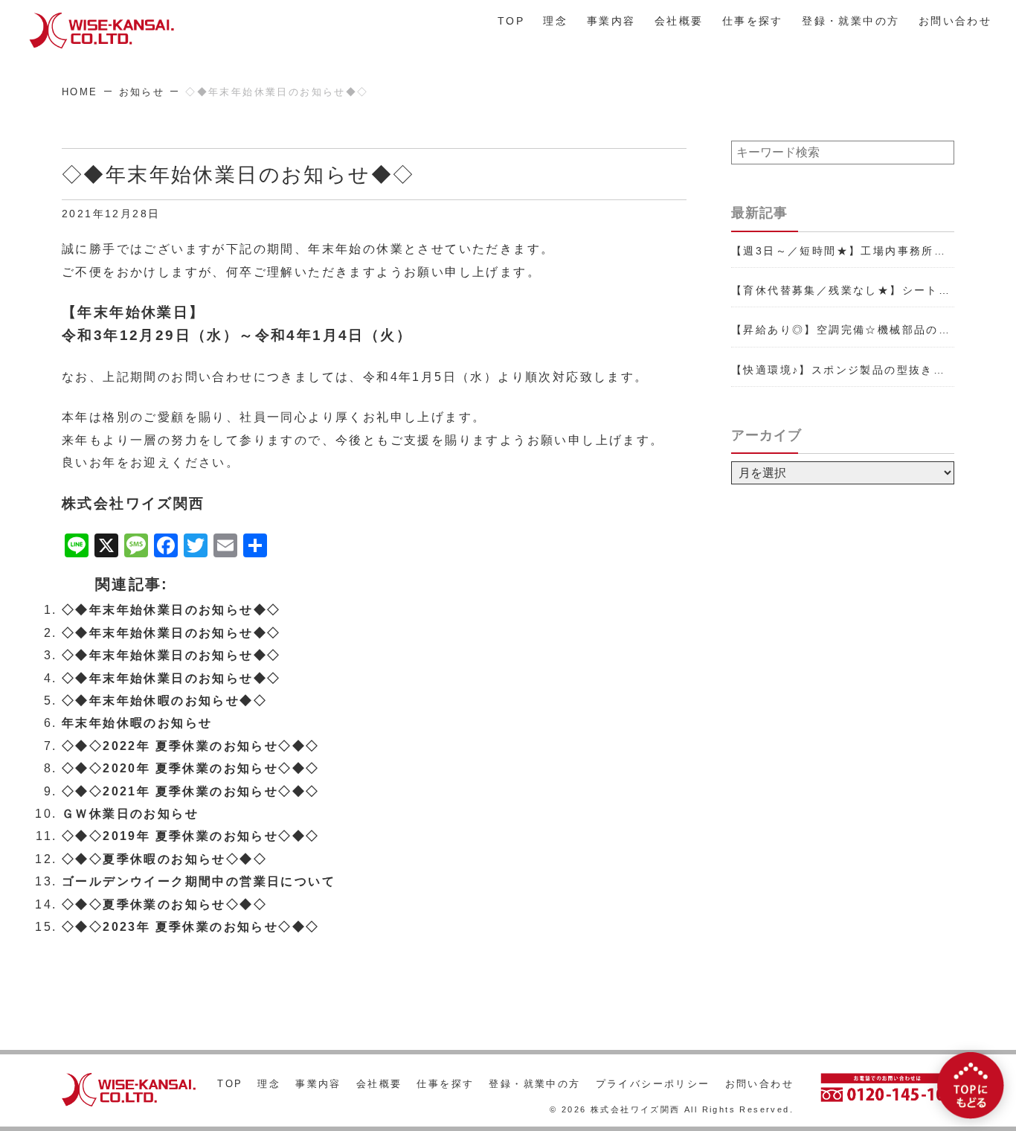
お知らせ (142, 91)
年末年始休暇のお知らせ (137, 723)
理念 (555, 21)
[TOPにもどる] (970, 1085)
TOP (511, 21)
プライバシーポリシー (653, 1083)
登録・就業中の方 (850, 21)
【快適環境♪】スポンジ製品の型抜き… (838, 370)
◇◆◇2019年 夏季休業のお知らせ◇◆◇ (190, 836)
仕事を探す (752, 21)
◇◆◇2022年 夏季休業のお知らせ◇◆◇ (190, 746)
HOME (80, 91)
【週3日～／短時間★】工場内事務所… (838, 251)
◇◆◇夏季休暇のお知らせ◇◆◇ (164, 859)
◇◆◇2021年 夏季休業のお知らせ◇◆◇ (190, 791)
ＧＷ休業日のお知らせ (130, 813)
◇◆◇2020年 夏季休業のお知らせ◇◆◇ (190, 768)
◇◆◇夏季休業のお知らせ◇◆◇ (164, 904)
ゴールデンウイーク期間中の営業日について (198, 881)
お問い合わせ (955, 21)
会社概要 (679, 21)
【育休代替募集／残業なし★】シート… (841, 290)
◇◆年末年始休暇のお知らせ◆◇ (164, 700)
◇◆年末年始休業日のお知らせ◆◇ (171, 609)
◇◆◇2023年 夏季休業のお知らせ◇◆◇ (190, 926)
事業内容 (611, 21)
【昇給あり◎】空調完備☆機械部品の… (841, 330)
